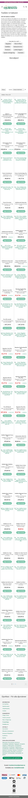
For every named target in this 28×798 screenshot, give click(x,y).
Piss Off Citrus (21, 319)
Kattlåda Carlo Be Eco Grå (7, 582)
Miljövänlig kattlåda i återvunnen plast (7, 584)
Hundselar (10, 750)
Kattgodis (5, 745)
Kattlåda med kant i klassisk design (20, 467)
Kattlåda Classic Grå (20, 523)
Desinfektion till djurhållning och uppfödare (21, 117)
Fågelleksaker (18, 747)
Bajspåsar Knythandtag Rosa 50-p (21, 377)
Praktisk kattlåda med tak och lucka (7, 526)
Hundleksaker (6, 748)
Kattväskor (5, 753)
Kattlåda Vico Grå (7, 523)
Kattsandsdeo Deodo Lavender (20, 143)
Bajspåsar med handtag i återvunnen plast (21, 292)
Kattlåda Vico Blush (20, 582)
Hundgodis (22, 744)
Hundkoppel (12, 747)
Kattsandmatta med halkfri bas (7, 234)
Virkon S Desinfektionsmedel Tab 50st (21, 114)
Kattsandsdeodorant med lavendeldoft (21, 146)
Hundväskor (19, 751)
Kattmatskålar (18, 753)
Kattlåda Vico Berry (21, 669)
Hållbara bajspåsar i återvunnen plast (7, 350)
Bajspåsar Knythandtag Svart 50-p (21, 289)
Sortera (10, 89)
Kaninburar (17, 742)
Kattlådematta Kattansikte (20, 202)
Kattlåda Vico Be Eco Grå (7, 669)
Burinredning (11, 742)
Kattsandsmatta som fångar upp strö (7, 642)
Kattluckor (5, 750)
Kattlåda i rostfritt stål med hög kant (21, 234)
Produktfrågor (6, 722)
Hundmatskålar (11, 753)
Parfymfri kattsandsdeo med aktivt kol (20, 438)
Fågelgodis (16, 744)
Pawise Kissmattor (7, 202)
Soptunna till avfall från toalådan (7, 263)
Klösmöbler (13, 751)
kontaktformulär (19, 767)
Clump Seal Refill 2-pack (20, 260)
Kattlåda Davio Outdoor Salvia (7, 494)
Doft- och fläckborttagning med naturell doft (7, 409)
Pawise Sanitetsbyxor (7, 173)
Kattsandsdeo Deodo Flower (7, 143)
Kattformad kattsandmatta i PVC (21, 204)
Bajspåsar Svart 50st (7, 290)
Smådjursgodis (10, 745)
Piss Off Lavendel (7, 319)
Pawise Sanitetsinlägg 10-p (21, 173)
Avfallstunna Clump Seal (7, 260)
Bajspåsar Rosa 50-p (20, 406)
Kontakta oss (6, 724)
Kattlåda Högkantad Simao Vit (21, 494)
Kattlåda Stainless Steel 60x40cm (21, 231)
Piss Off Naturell (7, 406)
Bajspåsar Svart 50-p (7, 348)
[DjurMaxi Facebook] (14, 787)
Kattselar (15, 750)
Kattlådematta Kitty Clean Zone (7, 640)
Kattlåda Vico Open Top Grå (21, 552)
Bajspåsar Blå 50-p (7, 377)
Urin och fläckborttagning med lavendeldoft (7, 321)
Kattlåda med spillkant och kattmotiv (7, 467)
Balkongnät (5, 742)
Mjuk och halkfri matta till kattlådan (21, 642)
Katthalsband (5, 747)
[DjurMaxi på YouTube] (14, 782)
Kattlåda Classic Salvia (21, 465)
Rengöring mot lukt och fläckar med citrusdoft (20, 321)
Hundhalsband (18, 745)
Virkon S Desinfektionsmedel (7, 114)
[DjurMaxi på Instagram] (14, 791)
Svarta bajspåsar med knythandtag (7, 292)
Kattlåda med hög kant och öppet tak (7, 438)
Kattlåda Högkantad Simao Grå (7, 436)
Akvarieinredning (6, 751)
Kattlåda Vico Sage (7, 552)
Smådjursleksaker (19, 748)
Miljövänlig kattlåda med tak (7, 672)
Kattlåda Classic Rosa (21, 611)
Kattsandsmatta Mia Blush (21, 640)
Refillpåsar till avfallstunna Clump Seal (21, 263)
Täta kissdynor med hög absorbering (7, 204)
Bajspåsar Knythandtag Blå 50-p (21, 348)
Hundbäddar (5, 744)
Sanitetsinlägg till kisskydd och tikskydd (21, 175)
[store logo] (10, 7)
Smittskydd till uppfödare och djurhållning (7, 117)
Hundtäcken (20, 750)
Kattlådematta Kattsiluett (7, 231)
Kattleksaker (12, 748)
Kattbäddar (11, 744)
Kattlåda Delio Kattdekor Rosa (7, 465)
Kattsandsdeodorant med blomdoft (7, 146)
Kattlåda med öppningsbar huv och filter (21, 555)
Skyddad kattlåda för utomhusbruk (7, 496)
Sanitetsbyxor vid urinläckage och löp (7, 175)
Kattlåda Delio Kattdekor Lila (7, 611)
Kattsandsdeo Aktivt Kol (21, 436)
